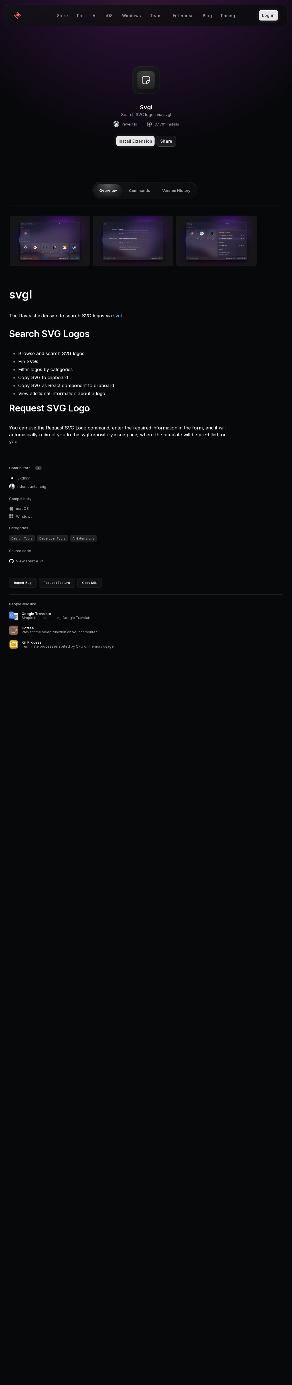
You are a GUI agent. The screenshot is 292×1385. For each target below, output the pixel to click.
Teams (157, 15)
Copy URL (89, 583)
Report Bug (23, 583)
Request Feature (57, 583)
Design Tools (22, 538)
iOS (109, 15)
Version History (176, 190)
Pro (80, 15)
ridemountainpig (31, 486)
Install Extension (135, 141)
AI (94, 15)
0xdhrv (23, 478)
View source (27, 561)
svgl (117, 316)
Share (166, 141)
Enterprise (183, 15)
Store (62, 15)
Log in (268, 15)
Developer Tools (52, 538)
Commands (139, 190)
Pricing (228, 15)
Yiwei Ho (129, 124)
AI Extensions (83, 538)
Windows (131, 15)
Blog (207, 15)
